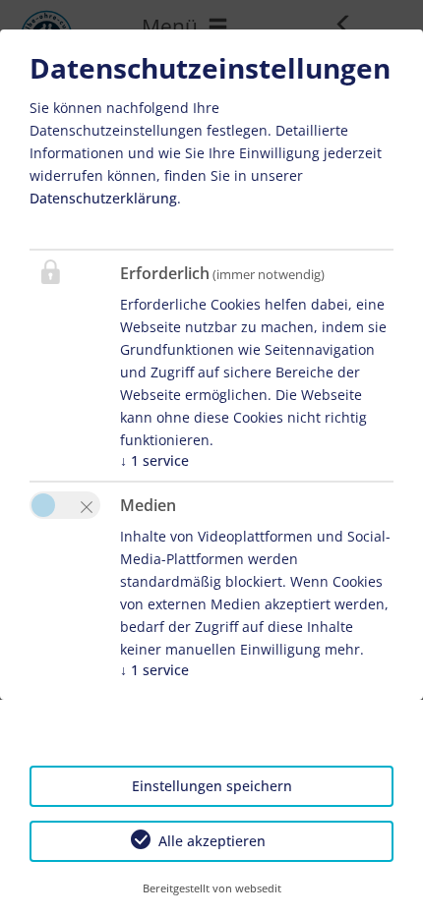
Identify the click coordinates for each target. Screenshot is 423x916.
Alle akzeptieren (212, 840)
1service (154, 460)
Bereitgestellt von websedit (212, 888)
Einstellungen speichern (212, 785)
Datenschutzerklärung (103, 198)
